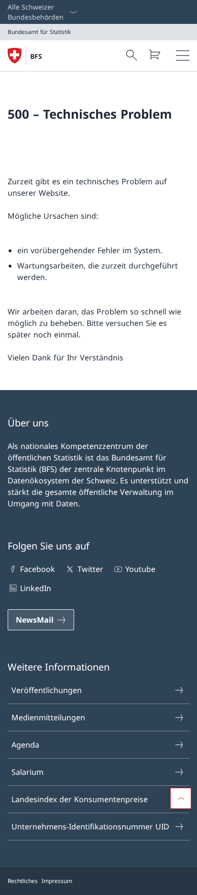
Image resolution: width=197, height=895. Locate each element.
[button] (180, 798)
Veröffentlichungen (46, 690)
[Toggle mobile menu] (182, 55)
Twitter (90, 569)
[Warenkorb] (154, 54)
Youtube (140, 569)
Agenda (25, 744)
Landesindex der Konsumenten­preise (79, 799)
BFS (36, 56)
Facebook (37, 569)
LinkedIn (35, 588)
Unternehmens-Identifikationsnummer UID (90, 826)
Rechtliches (23, 881)
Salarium (27, 772)
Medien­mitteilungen (48, 717)
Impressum (57, 881)
